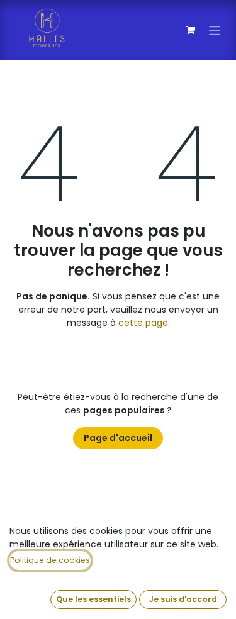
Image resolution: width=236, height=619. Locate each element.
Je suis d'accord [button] (183, 599)
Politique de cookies (50, 560)
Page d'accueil (118, 438)
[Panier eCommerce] (191, 30)
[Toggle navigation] (215, 30)
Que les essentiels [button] (93, 599)
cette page (143, 322)
